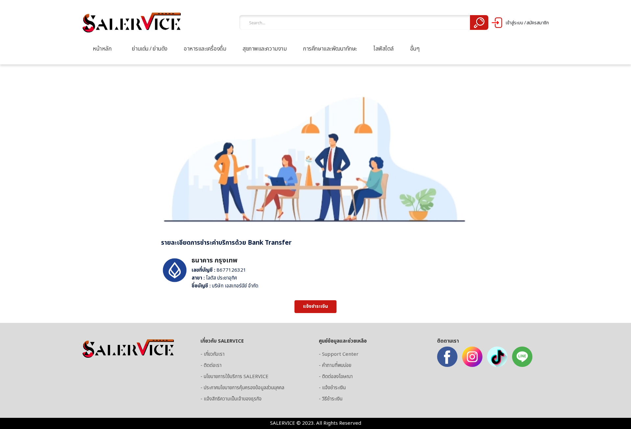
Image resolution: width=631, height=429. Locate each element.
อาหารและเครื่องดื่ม (205, 49)
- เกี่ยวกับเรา (212, 354)
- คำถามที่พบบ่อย (335, 365)
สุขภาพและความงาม (265, 49)
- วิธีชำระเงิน (330, 399)
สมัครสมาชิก (537, 23)
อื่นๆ (415, 49)
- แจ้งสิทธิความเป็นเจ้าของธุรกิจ (231, 399)
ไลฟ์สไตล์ (383, 49)
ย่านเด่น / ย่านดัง (149, 49)
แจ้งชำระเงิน (315, 306)
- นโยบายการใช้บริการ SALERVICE (234, 376)
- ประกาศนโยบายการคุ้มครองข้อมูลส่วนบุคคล (242, 388)
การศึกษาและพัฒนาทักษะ (330, 49)
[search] (479, 22)
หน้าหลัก (102, 49)
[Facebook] (447, 356)
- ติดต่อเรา (211, 365)
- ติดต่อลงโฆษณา (336, 376)
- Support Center (339, 354)
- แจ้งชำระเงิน (332, 388)
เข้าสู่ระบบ (514, 23)
